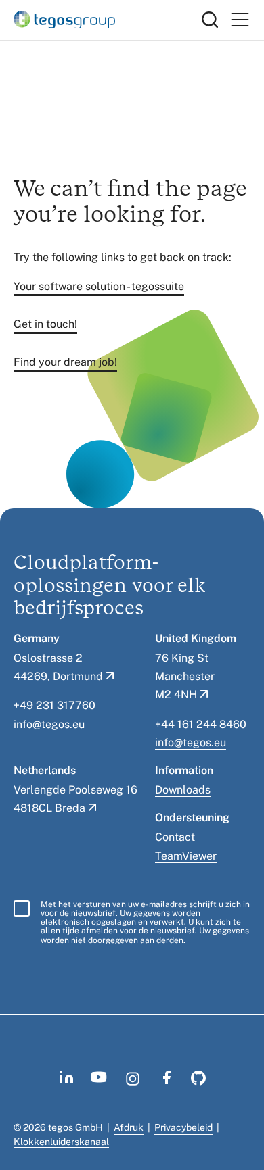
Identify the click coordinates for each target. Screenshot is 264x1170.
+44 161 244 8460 (200, 724)
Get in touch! (45, 324)
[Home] (108, 19)
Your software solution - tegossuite (99, 286)
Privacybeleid (183, 1127)
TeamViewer (186, 856)
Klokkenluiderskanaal (61, 1141)
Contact (175, 837)
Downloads (183, 789)
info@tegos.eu (49, 724)
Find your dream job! (65, 362)
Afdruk (129, 1127)
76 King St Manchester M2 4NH (185, 676)
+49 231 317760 (54, 705)
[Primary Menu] (239, 20)
